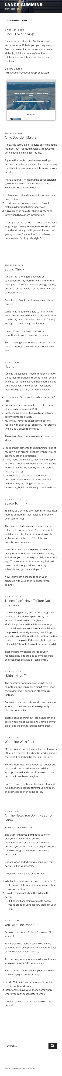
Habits (9, 366)
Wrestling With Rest (19, 742)
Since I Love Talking (19, 34)
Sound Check (14, 269)
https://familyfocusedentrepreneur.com (27, 72)
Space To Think (15, 503)
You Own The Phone (19, 925)
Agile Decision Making (20, 137)
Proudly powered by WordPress (21, 1068)
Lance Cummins (24, 4)
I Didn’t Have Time (17, 676)
